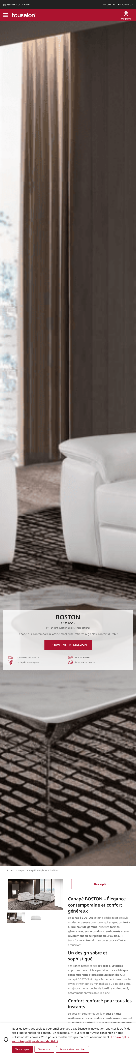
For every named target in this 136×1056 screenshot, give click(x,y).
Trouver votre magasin (68, 645)
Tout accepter (22, 1049)
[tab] (100, 884)
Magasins (126, 18)
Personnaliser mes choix (72, 1049)
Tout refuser (44, 1049)
